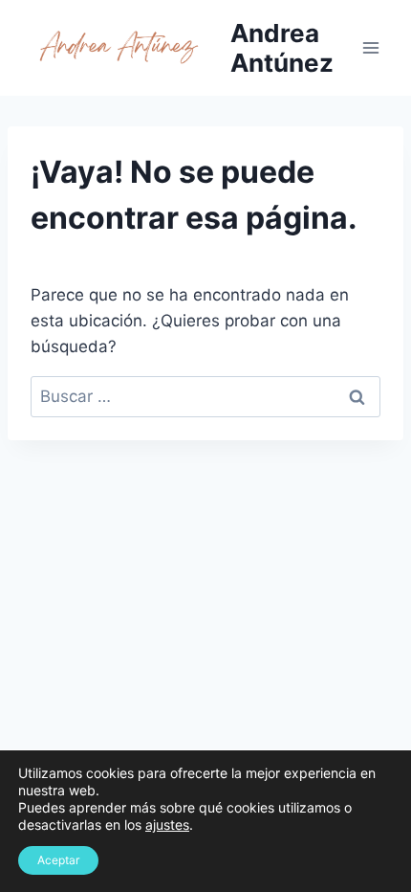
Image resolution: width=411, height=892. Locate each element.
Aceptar (58, 860)
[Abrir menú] (370, 47)
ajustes (167, 824)
